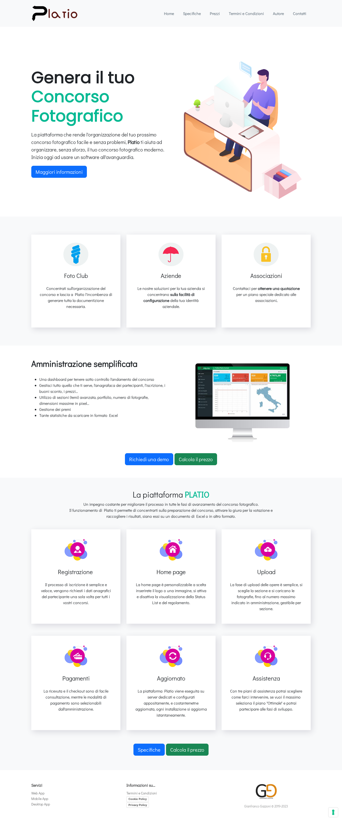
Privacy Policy (137, 805)
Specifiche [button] (149, 749)
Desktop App (40, 804)
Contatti (299, 13)
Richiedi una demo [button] (149, 459)
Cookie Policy (137, 799)
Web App (38, 793)
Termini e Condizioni (246, 13)
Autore (278, 13)
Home (169, 13)
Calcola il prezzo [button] (196, 459)
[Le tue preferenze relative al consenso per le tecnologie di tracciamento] (333, 812)
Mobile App (39, 798)
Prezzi (215, 13)
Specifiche (192, 13)
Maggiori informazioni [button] (59, 172)
